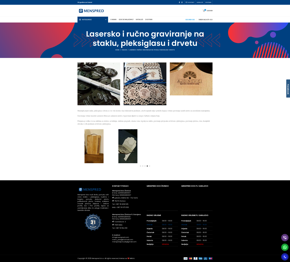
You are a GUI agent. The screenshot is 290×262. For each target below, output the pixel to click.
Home (117, 50)
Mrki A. (132, 258)
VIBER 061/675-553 (206, 19)
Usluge (124, 50)
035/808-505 (190, 19)
